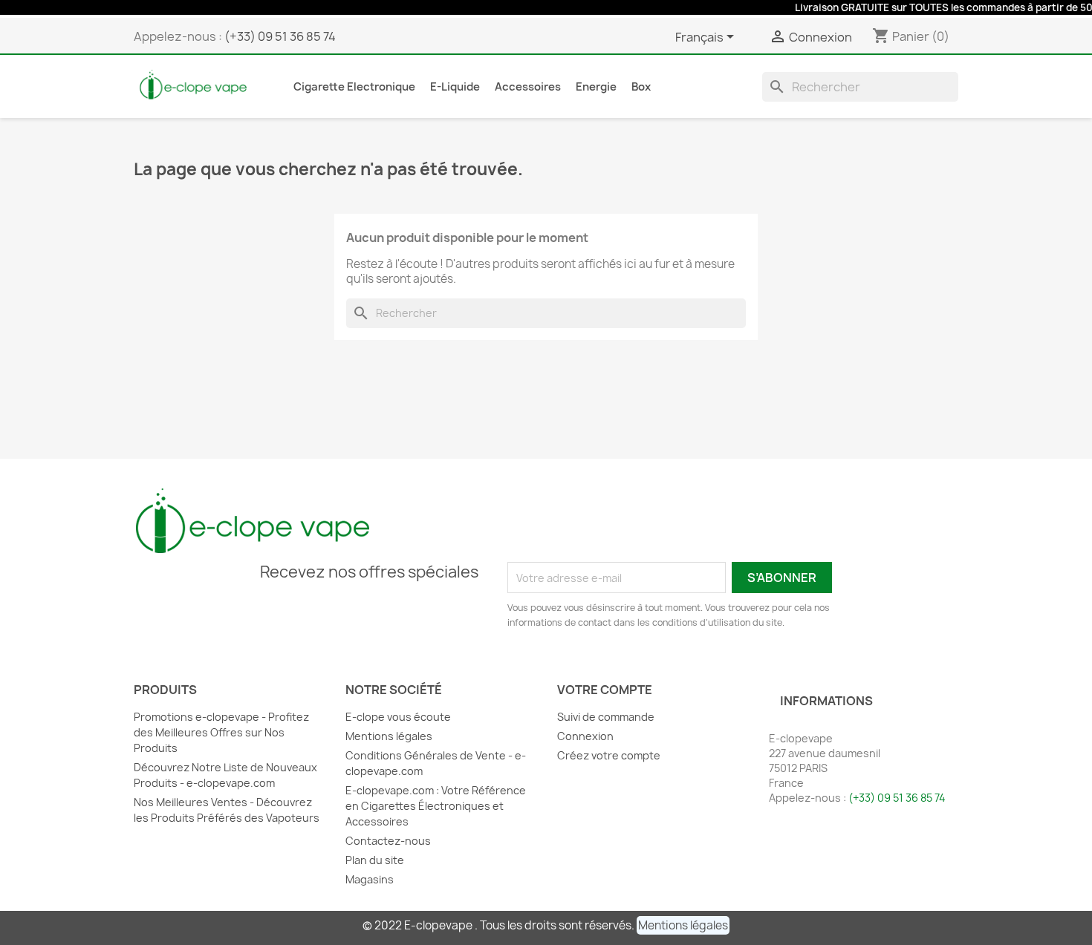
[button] (683, 925)
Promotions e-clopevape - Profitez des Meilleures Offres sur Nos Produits (221, 732)
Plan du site (374, 860)
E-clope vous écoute (398, 717)
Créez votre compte (608, 755)
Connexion (585, 736)
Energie (596, 86)
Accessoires (528, 86)
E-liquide (455, 86)
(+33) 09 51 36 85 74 (280, 36)
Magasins (369, 879)
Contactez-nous (388, 841)
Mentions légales (388, 736)
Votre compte (604, 689)
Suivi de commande (605, 717)
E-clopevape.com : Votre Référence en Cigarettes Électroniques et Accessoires (435, 805)
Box (641, 86)
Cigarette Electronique (354, 86)
